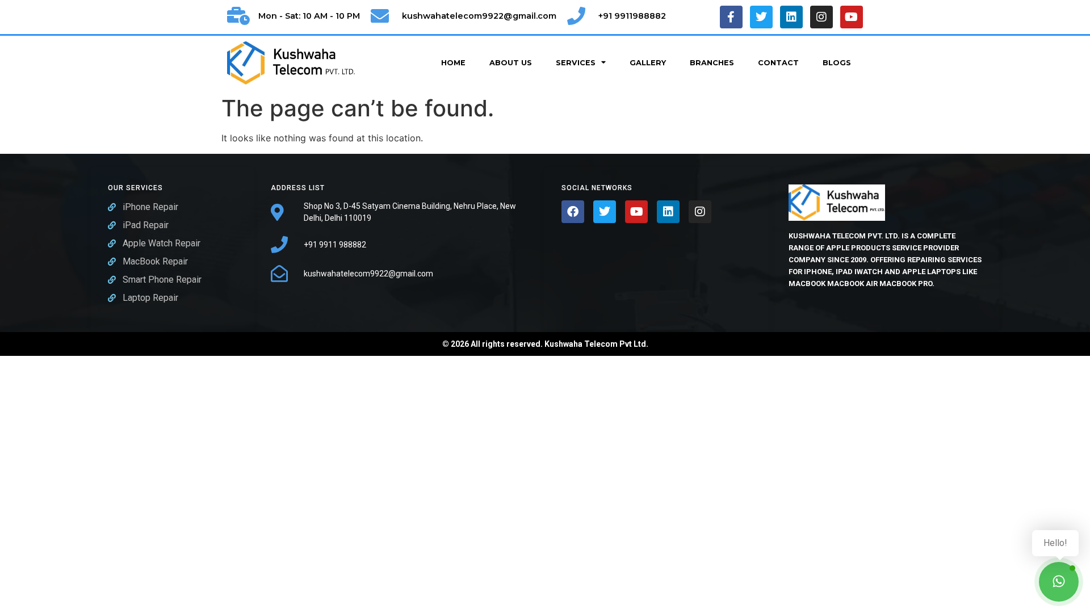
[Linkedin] (791, 17)
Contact (778, 62)
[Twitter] (761, 17)
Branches (712, 62)
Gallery (648, 62)
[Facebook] (572, 211)
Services (576, 62)
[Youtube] (851, 17)
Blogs (837, 62)
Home (453, 62)
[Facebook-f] (731, 17)
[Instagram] (821, 17)
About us (510, 62)
